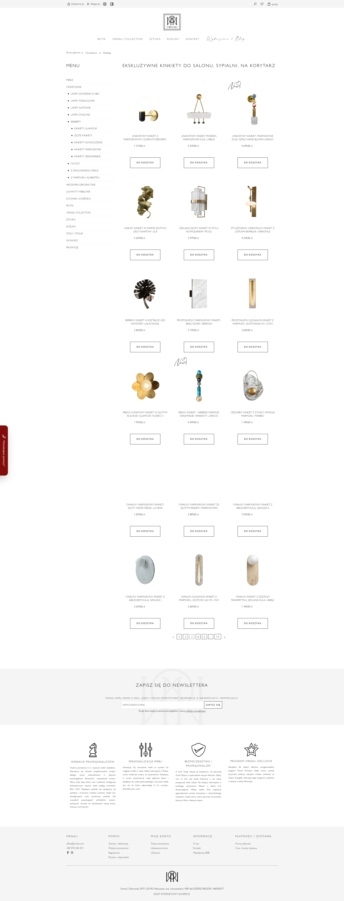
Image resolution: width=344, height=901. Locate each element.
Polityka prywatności (119, 848)
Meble (69, 80)
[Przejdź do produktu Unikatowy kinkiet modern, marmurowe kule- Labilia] (198, 109)
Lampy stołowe (80, 114)
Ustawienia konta (159, 848)
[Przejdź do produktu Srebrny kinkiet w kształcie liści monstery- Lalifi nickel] (145, 293)
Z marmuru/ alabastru (85, 177)
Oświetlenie (73, 87)
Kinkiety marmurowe (87, 149)
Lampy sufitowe (80, 107)
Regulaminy (114, 852)
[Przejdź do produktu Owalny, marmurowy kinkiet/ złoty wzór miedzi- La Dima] (145, 478)
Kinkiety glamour (85, 128)
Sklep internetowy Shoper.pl (172, 894)
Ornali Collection (78, 212)
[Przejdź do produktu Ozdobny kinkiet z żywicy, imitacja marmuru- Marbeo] (252, 386)
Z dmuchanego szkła (84, 170)
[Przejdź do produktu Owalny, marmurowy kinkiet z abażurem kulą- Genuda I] (145, 570)
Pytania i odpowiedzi (119, 857)
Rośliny (71, 226)
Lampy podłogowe (83, 100)
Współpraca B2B (201, 852)
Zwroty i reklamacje (118, 843)
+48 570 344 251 (74, 848)
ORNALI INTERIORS (79, 806)
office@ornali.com (75, 843)
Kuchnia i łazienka (78, 198)
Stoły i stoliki (74, 233)
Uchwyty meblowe (78, 191)
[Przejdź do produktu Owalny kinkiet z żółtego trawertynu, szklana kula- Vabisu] (252, 570)
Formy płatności (243, 843)
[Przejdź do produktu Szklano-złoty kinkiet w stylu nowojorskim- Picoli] (198, 201)
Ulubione (155, 852)
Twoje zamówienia (160, 843)
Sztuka (70, 219)
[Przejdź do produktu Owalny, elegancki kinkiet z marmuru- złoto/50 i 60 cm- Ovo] (198, 570)
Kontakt (197, 848)
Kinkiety (76, 121)
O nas (196, 843)
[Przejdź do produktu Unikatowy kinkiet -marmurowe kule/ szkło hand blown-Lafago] (252, 109)
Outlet (75, 163)
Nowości (72, 240)
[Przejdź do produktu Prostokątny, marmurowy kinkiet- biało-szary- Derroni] (198, 293)
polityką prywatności (196, 710)
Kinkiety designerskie (87, 156)
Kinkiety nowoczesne (88, 142)
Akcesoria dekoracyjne (80, 184)
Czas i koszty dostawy (246, 848)
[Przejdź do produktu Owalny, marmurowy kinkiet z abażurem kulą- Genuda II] (252, 478)
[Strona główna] (172, 21)
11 (217, 637)
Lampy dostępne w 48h (85, 93)
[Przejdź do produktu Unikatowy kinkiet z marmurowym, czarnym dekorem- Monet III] (145, 109)
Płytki (69, 205)
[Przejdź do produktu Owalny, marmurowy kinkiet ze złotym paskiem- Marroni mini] (198, 478)
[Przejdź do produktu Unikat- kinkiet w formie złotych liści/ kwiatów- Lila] (145, 201)
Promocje (72, 247)
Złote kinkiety (83, 135)
